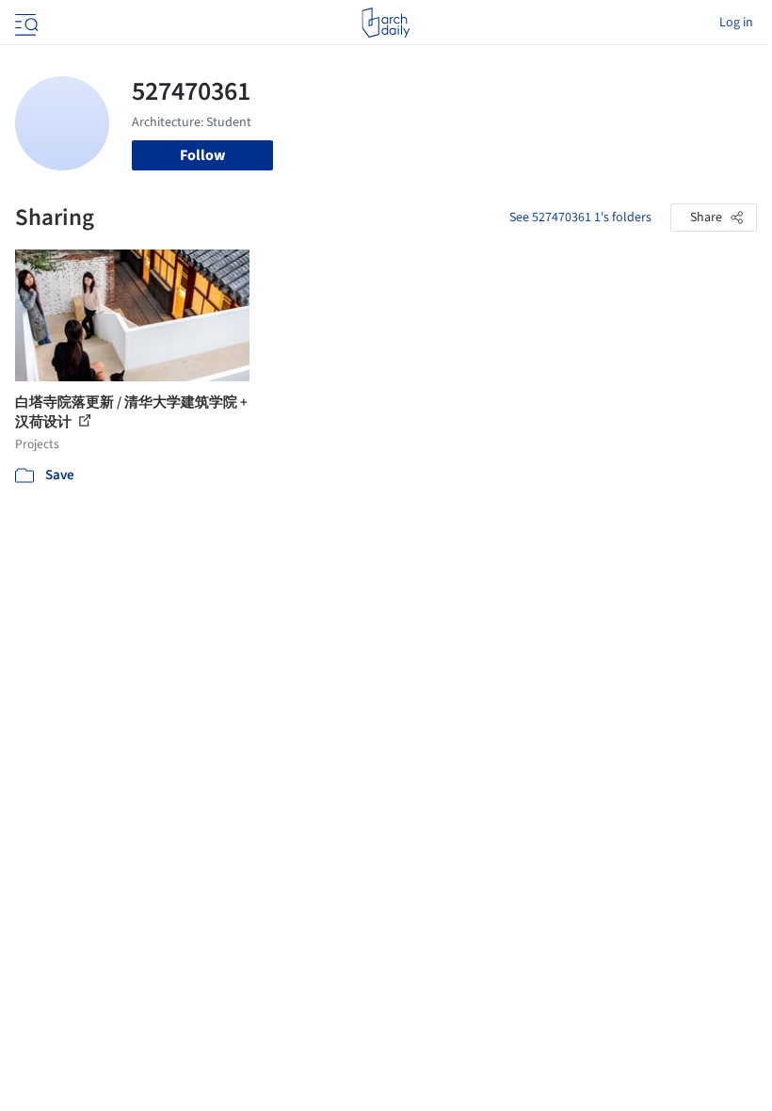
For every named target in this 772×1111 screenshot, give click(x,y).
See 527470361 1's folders (580, 217)
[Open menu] (24, 22)
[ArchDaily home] (386, 23)
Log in (736, 22)
